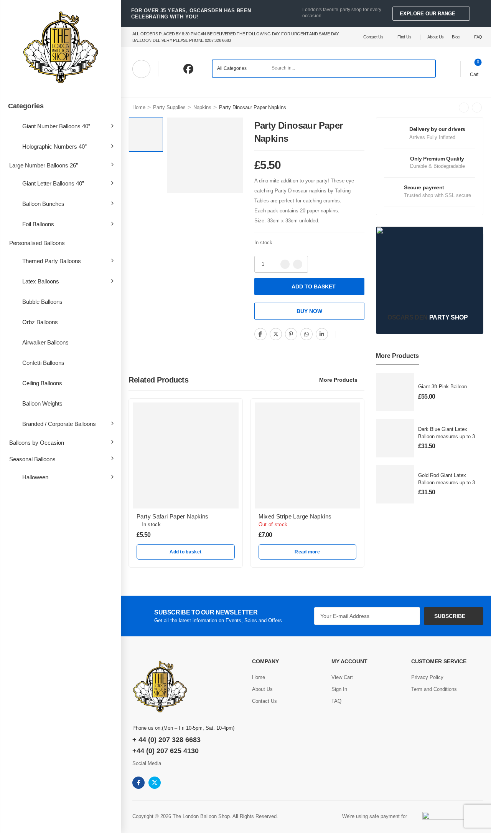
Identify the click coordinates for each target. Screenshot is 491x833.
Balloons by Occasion (36, 442)
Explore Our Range (427, 14)
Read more (307, 552)
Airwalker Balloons (45, 342)
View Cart (342, 677)
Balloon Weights (42, 403)
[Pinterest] (291, 334)
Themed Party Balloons (51, 261)
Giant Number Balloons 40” (56, 126)
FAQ (478, 37)
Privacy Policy (427, 677)
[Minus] (285, 264)
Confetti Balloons (43, 362)
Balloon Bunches (43, 203)
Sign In (339, 689)
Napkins (202, 107)
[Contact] (449, 68)
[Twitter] (276, 334)
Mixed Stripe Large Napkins (295, 516)
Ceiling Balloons (42, 383)
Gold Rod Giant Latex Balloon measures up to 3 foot (446, 482)
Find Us (404, 37)
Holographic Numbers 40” (54, 146)
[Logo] (60, 48)
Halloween (35, 477)
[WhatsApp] (306, 334)
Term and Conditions (434, 689)
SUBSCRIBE (449, 616)
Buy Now (309, 311)
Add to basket (314, 286)
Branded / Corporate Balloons (59, 424)
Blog (456, 37)
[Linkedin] (322, 334)
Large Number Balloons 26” (43, 165)
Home (138, 107)
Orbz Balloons (40, 322)
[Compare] (347, 334)
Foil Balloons (38, 224)
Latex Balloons (40, 281)
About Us (435, 37)
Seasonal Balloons (32, 459)
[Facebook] (260, 334)
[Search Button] (427, 68)
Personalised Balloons (37, 243)
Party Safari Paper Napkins (173, 516)
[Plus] (297, 264)
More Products (338, 380)
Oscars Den (407, 317)
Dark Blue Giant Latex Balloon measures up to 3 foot (446, 436)
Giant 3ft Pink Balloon (442, 386)
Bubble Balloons (42, 301)
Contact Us (373, 37)
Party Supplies (169, 107)
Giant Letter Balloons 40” (53, 183)
